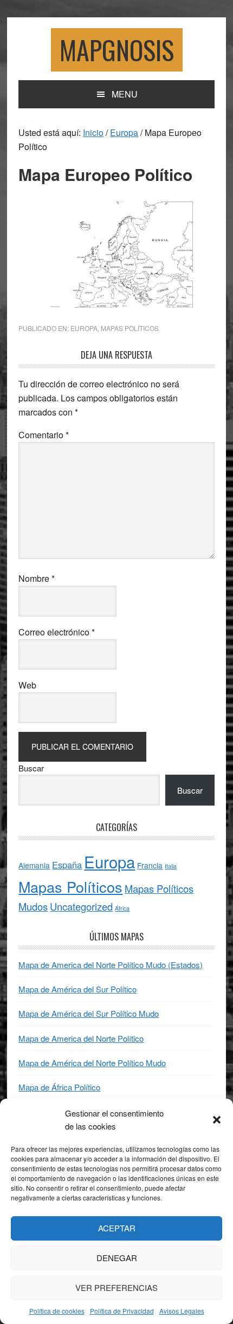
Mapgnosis (117, 49)
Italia (171, 866)
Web (27, 685)
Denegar (116, 1257)
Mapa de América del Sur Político (77, 989)
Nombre (36, 578)
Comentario (43, 435)
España (67, 864)
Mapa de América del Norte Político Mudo (92, 1062)
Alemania (34, 865)
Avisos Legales (181, 1310)
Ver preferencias (116, 1287)
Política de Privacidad (122, 1310)
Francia (150, 865)
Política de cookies (57, 1310)
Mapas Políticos (130, 328)
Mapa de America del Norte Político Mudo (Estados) (110, 964)
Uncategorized (81, 906)
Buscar (31, 768)
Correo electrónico (56, 632)
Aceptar (116, 1228)
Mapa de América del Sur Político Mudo (88, 1013)
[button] (216, 1119)
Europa (84, 328)
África (122, 908)
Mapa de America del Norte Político (81, 1038)
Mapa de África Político (59, 1087)
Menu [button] (125, 94)
